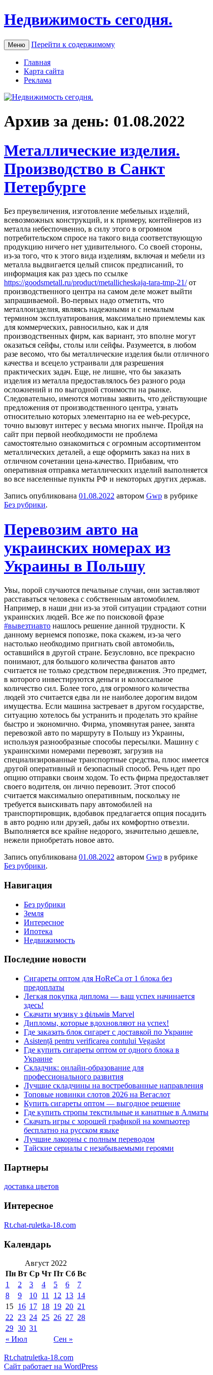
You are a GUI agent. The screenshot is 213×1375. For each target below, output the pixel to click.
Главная (37, 62)
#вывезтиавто (27, 626)
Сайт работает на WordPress (51, 1366)
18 (46, 1306)
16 (22, 1306)
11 (45, 1295)
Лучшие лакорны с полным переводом (89, 1139)
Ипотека (38, 931)
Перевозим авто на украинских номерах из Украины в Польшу (87, 547)
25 (46, 1317)
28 (81, 1317)
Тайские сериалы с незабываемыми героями (99, 1148)
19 (57, 1306)
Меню (16, 45)
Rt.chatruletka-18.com (38, 1357)
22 (9, 1317)
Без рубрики (25, 504)
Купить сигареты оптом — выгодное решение (102, 1103)
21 (81, 1306)
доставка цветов (31, 1186)
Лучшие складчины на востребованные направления (113, 1085)
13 (69, 1295)
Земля (34, 913)
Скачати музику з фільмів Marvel (79, 1014)
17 (33, 1306)
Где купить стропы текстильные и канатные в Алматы (116, 1112)
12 (57, 1295)
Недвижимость (49, 940)
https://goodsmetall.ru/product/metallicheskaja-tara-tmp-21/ (95, 282)
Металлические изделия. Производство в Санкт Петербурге (92, 168)
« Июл (16, 1339)
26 (57, 1317)
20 (69, 1306)
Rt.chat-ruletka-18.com (40, 1225)
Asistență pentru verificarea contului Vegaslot (94, 1041)
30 (22, 1328)
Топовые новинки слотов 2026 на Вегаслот (97, 1094)
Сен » (63, 1339)
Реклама (38, 80)
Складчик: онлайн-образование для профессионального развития (84, 1072)
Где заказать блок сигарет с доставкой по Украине (108, 1032)
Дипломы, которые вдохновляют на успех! (96, 1023)
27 (69, 1317)
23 (22, 1317)
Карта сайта (44, 71)
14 (81, 1295)
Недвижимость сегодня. (88, 19)
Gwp (154, 496)
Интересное (44, 922)
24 (33, 1317)
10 (33, 1295)
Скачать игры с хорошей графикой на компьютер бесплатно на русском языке (107, 1125)
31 (33, 1328)
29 (9, 1328)
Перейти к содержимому (73, 44)
